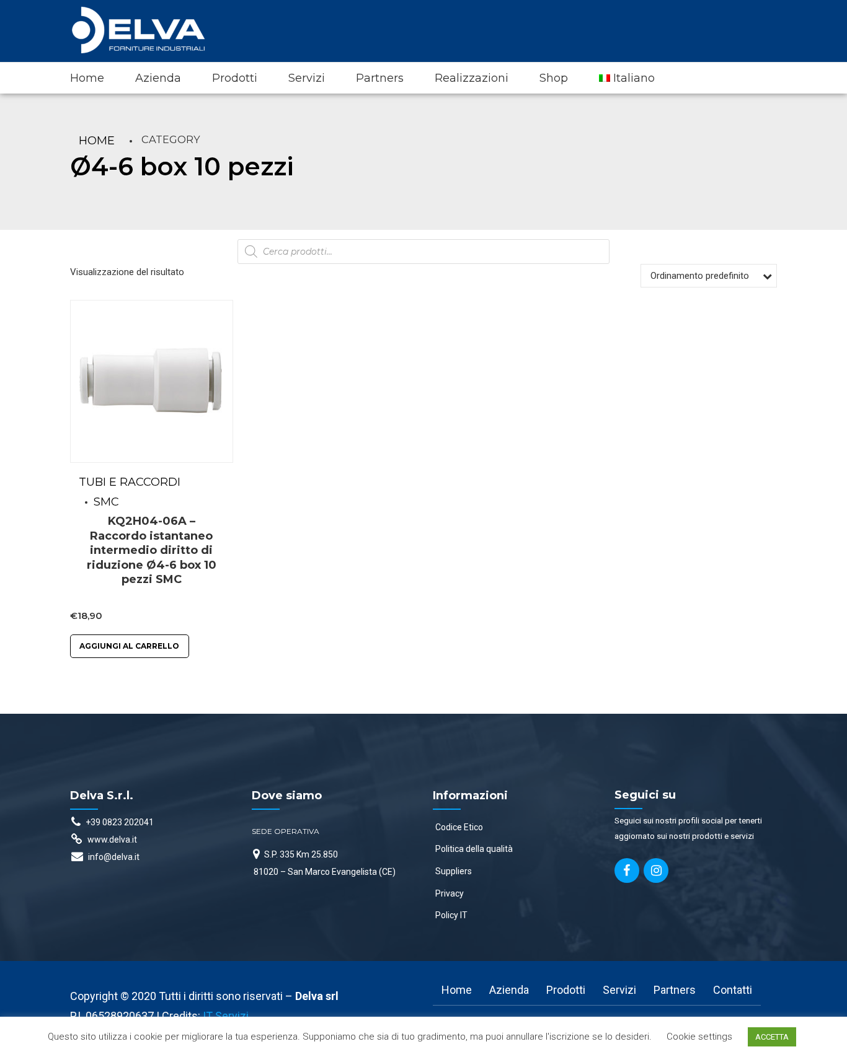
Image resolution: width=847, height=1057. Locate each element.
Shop (553, 78)
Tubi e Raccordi (129, 482)
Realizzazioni (471, 78)
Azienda (158, 78)
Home (87, 78)
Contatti (732, 989)
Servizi (306, 78)
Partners (380, 78)
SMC (106, 502)
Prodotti (234, 78)
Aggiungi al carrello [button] (129, 646)
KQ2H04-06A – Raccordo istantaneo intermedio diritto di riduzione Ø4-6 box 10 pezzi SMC (151, 550)
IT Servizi (226, 1015)
